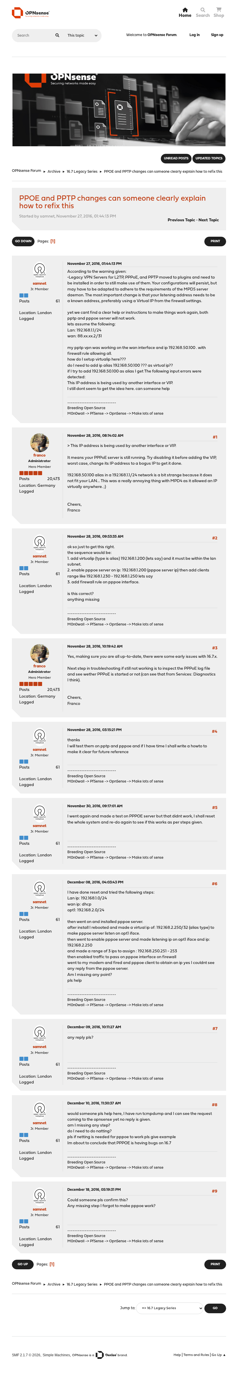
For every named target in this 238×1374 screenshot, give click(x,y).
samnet (39, 283)
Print (215, 241)
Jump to (127, 1308)
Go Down (23, 241)
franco (39, 455)
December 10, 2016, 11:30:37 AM (94, 1103)
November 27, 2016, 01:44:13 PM (94, 264)
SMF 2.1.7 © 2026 (26, 1355)
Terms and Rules (196, 1355)
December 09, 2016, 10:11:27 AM (94, 1027)
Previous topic (181, 220)
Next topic (209, 220)
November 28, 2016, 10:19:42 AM (94, 646)
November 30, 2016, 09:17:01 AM (94, 806)
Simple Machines (56, 1355)
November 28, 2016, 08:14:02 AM (95, 436)
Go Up (23, 1264)
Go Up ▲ (219, 1355)
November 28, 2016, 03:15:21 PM (94, 730)
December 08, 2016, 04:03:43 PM (95, 882)
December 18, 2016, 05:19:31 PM (94, 1190)
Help (177, 1355)
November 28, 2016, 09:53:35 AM (95, 537)
